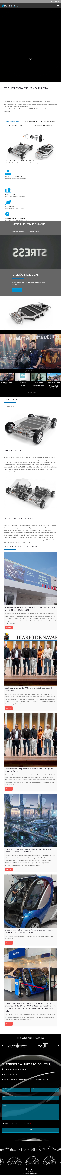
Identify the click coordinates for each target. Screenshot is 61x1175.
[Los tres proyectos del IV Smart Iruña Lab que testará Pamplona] (30, 659)
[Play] (30, 351)
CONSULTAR (17, 290)
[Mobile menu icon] (57, 5)
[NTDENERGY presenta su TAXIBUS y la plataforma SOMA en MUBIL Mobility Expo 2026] (30, 578)
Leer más (8, 627)
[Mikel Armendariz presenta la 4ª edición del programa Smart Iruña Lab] (30, 740)
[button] (32, 371)
